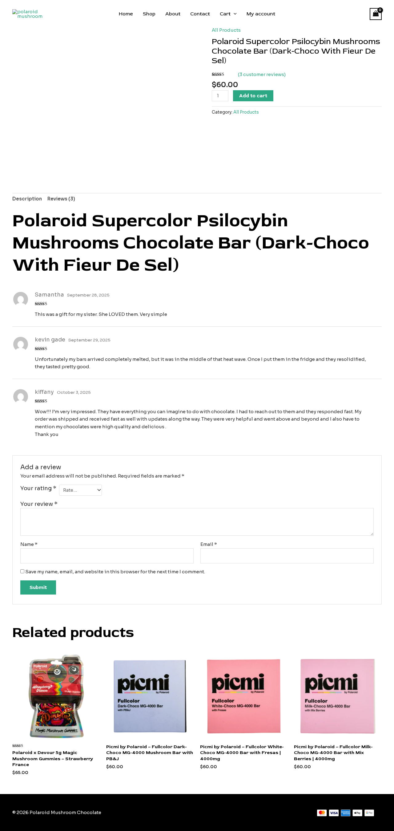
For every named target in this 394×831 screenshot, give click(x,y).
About (172, 14)
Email (208, 544)
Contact (200, 14)
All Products (226, 30)
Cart (225, 14)
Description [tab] (27, 199)
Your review (39, 504)
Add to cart (253, 96)
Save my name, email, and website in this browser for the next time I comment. (115, 572)
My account (261, 14)
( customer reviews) (262, 74)
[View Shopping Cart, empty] (376, 14)
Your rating (38, 488)
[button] (234, 14)
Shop (149, 14)
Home (126, 14)
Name (29, 544)
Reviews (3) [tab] (61, 199)
